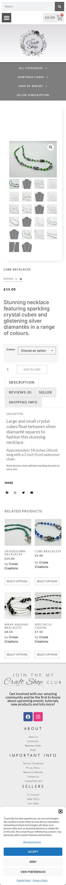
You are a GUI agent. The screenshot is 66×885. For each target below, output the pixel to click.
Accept (33, 851)
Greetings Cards (31, 77)
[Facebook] (28, 716)
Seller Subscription (33, 95)
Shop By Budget (31, 86)
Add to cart (32, 369)
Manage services (32, 842)
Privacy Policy (40, 880)
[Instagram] (38, 716)
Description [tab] (22, 382)
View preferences (33, 872)
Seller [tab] (45, 392)
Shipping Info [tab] (23, 402)
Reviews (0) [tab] (20, 392)
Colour (10, 349)
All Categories (31, 68)
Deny (33, 862)
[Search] (59, 6)
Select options (17, 581)
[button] (60, 811)
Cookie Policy (24, 880)
